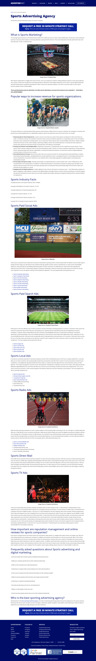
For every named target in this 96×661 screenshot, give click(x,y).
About (12, 629)
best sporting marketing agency (30, 601)
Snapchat (27, 631)
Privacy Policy (45, 645)
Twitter (27, 637)
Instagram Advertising (44, 629)
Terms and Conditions (36, 645)
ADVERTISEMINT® (18, 3)
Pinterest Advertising (44, 635)
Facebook (27, 627)
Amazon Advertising (44, 633)
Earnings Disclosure (53, 645)
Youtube (27, 633)
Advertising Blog (15, 633)
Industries (13, 637)
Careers (13, 631)
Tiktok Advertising (43, 637)
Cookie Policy (62, 645)
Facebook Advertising (44, 627)
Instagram (27, 629)
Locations (13, 635)
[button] (48, 557)
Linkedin (27, 635)
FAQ (12, 639)
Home (12, 627)
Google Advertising (44, 631)
